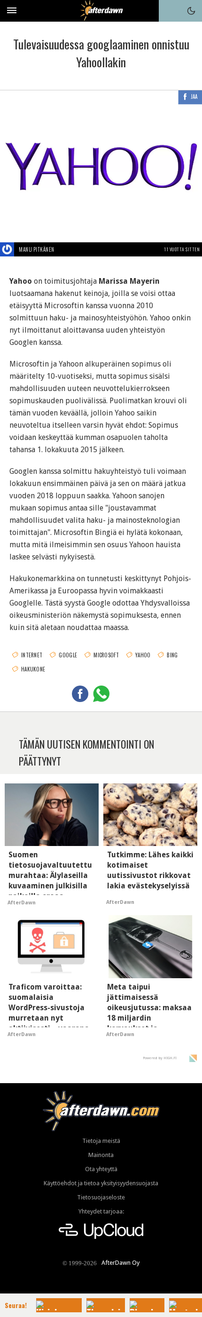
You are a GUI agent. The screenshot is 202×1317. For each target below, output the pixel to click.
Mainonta (101, 1154)
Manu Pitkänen (36, 249)
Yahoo (143, 655)
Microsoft (106, 655)
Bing (172, 655)
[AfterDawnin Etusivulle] (101, 10)
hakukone (33, 669)
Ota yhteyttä (101, 1169)
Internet (31, 655)
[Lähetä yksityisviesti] (65, 249)
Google (68, 655)
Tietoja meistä (101, 1140)
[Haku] (169, 11)
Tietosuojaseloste (101, 1197)
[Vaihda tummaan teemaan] (191, 11)
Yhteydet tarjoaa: (101, 1211)
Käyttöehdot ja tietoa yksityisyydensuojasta (101, 1183)
